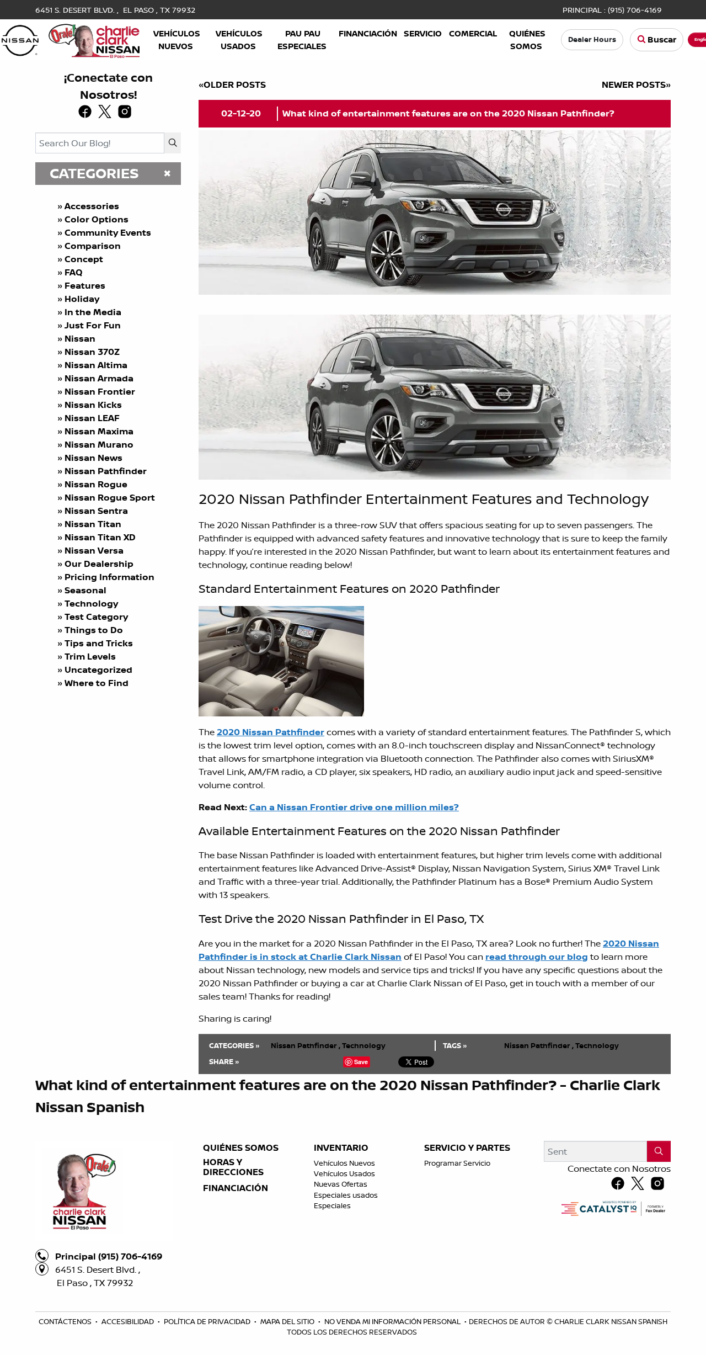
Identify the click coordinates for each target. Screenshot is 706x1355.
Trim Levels (90, 656)
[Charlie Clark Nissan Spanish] (71, 39)
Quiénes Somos (241, 1148)
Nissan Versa (94, 550)
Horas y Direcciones (233, 1167)
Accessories (92, 206)
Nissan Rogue (96, 484)
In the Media (93, 312)
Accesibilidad (128, 1321)
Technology (91, 603)
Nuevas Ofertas (340, 1184)
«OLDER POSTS (232, 84)
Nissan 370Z (92, 352)
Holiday (82, 299)
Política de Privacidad (208, 1321)
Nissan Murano (99, 444)
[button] (177, 40)
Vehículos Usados (344, 1173)
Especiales (332, 1205)
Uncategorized (98, 669)
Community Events (108, 232)
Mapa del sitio (288, 1321)
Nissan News (93, 457)
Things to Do (94, 630)
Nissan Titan (93, 524)
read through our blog (536, 956)
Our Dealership (99, 563)
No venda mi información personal (393, 1321)
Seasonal (85, 590)
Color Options (97, 219)
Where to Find (97, 683)
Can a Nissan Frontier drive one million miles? (354, 807)
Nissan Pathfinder (106, 471)
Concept (84, 259)
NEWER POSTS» (636, 84)
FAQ (74, 272)
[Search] (172, 142)
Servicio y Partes (467, 1148)
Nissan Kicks (93, 404)
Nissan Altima (96, 365)
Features (85, 285)
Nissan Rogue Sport (110, 497)
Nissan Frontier (100, 391)
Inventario (341, 1148)
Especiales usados (346, 1195)
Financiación (235, 1188)
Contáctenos (66, 1321)
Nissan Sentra (96, 510)
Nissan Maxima (99, 431)
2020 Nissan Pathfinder (270, 732)
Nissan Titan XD (100, 537)
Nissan (80, 338)
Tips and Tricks (99, 643)
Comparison (93, 246)
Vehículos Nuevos (344, 1163)
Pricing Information (109, 577)
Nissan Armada (99, 378)
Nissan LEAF (92, 418)
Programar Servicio (457, 1163)
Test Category (96, 616)
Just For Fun (93, 325)
